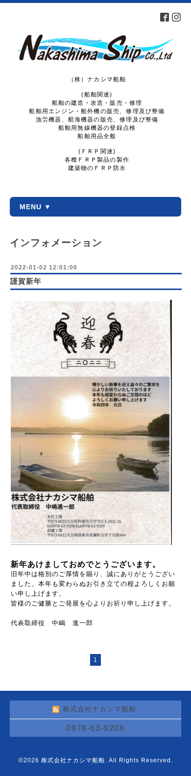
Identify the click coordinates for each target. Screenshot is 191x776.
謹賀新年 (26, 281)
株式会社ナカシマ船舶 (73, 760)
